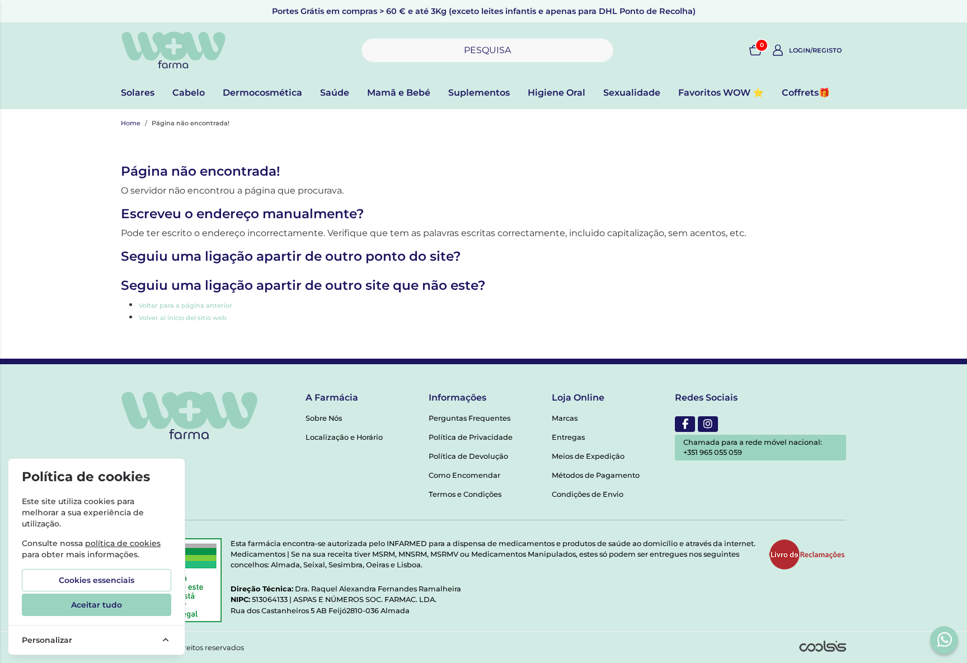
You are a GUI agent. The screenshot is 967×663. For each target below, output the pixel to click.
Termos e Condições (465, 494)
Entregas (568, 437)
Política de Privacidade (471, 437)
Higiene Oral (556, 92)
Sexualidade (631, 92)
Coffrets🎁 (806, 92)
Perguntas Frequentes (469, 418)
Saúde (334, 92)
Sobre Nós (324, 418)
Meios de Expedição (588, 456)
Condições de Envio (587, 494)
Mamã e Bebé (398, 92)
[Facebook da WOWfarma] (685, 424)
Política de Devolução (468, 456)
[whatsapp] (944, 639)
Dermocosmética (262, 92)
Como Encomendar (464, 475)
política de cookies (123, 543)
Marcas (565, 418)
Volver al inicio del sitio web (183, 318)
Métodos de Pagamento (596, 475)
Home (130, 123)
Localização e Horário (344, 437)
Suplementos (479, 92)
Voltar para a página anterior (185, 305)
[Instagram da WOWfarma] (708, 424)
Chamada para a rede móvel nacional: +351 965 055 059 (752, 447)
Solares (137, 92)
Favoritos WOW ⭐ (721, 92)
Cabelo (188, 92)
